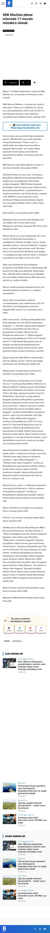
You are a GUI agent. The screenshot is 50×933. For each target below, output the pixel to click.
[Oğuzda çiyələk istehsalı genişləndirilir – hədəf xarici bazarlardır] (9, 804)
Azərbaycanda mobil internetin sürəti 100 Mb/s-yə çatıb (32, 820)
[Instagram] (36, 4)
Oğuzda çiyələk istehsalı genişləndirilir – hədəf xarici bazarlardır (32, 805)
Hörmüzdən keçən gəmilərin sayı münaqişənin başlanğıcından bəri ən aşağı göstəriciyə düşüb (32, 790)
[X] (40, 4)
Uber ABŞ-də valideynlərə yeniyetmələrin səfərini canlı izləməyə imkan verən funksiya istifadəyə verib (31, 665)
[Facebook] (32, 4)
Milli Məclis (17, 641)
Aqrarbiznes (22, 800)
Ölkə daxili (8, 31)
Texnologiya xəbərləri (26, 659)
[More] (35, 82)
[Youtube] (45, 4)
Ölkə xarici (22, 783)
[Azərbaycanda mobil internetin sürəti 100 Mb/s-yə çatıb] (9, 819)
